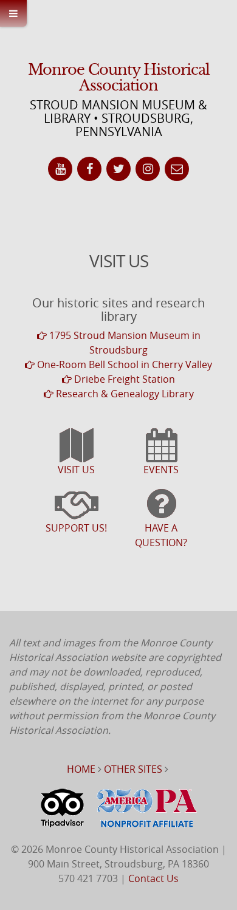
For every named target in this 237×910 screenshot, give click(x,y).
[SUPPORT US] (76, 509)
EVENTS (161, 469)
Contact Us (153, 878)
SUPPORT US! (76, 528)
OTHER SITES (133, 769)
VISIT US (76, 469)
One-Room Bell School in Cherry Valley (123, 364)
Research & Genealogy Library (123, 393)
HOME (81, 769)
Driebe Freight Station (123, 379)
